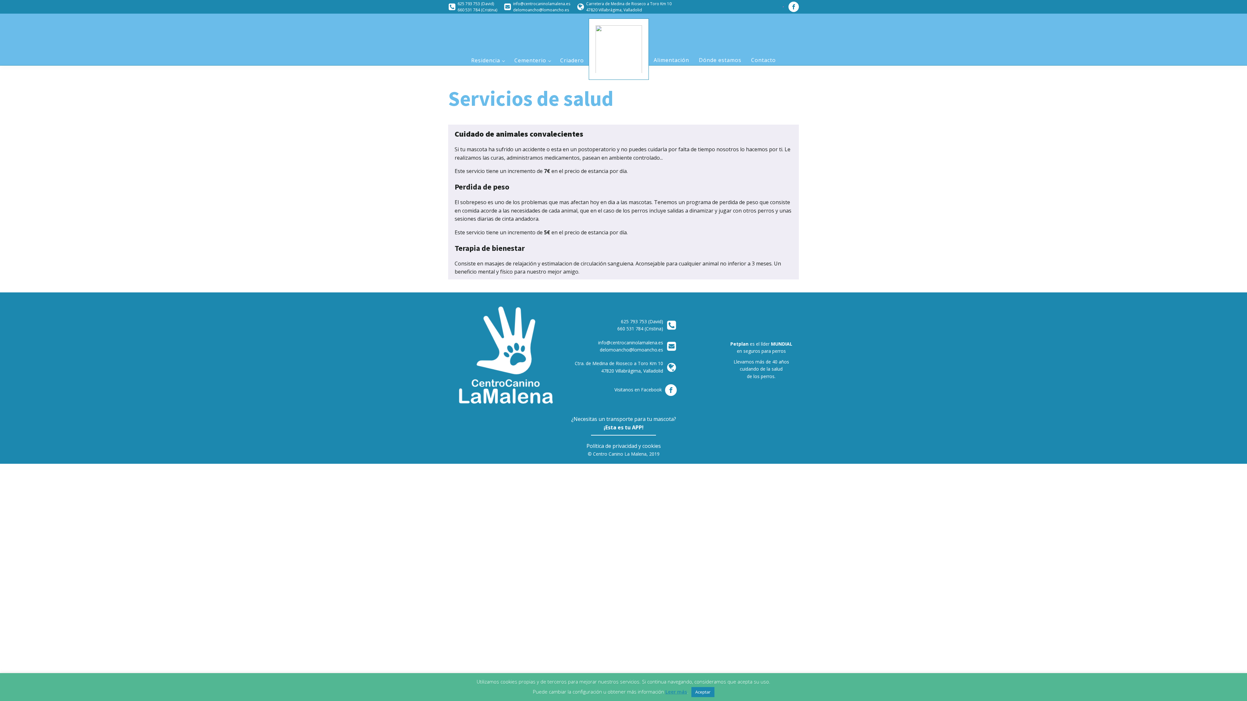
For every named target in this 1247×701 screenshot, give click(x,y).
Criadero (572, 60)
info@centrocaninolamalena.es (541, 3)
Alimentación (671, 60)
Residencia (485, 60)
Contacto (763, 60)
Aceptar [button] (703, 692)
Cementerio (530, 60)
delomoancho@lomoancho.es (541, 10)
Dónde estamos (720, 60)
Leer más (676, 691)
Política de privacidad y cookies (623, 445)
